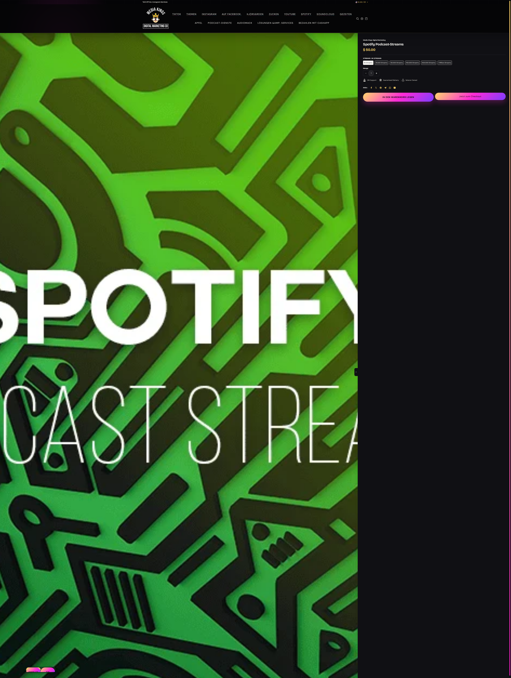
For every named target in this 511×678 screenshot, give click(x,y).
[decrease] (365, 73)
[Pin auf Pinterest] (380, 87)
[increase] (376, 73)
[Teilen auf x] (376, 87)
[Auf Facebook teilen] (371, 87)
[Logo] (156, 18)
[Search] (358, 19)
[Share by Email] (394, 87)
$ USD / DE (362, 2)
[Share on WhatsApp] (390, 87)
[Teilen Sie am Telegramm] (385, 87)
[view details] (356, 372)
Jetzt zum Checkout (470, 96)
